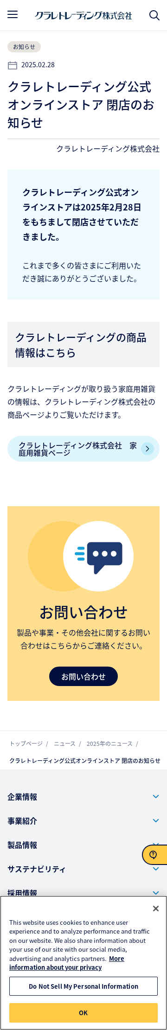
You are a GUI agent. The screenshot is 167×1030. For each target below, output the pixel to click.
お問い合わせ (83, 676)
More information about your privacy (66, 963)
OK (83, 1012)
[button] (83, 796)
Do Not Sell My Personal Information (83, 986)
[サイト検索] (154, 15)
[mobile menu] (12, 14)
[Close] (156, 908)
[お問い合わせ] (154, 855)
